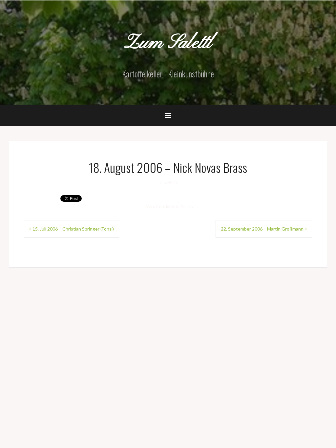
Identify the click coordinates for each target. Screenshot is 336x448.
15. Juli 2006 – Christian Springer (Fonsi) (73, 229)
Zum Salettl (168, 43)
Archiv (187, 206)
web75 (171, 182)
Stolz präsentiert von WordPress (47, 286)
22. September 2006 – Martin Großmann (262, 229)
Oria (106, 286)
